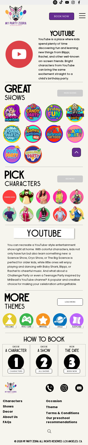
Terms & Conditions (62, 413)
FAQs (7, 422)
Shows (8, 406)
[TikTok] (61, 2)
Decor (8, 411)
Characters (12, 401)
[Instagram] (73, 2)
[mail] (55, 2)
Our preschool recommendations (61, 420)
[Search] (49, 431)
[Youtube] (67, 2)
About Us (10, 417)
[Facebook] (79, 2)
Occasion (54, 401)
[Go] (76, 152)
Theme (52, 407)
